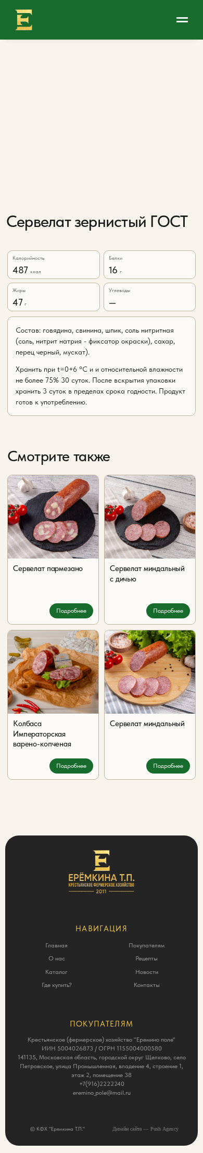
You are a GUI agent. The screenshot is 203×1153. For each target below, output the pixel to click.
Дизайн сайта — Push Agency (145, 1129)
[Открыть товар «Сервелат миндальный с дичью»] (150, 517)
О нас (56, 958)
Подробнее (71, 610)
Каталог (56, 971)
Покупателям (146, 945)
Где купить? (57, 985)
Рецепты (146, 958)
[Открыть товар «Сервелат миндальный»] (150, 672)
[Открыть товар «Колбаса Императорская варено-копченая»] (53, 672)
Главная (56, 945)
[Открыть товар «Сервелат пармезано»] (53, 517)
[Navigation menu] (182, 19)
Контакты (147, 985)
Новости (146, 971)
